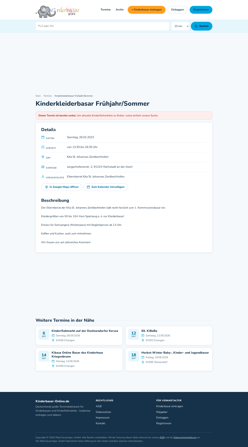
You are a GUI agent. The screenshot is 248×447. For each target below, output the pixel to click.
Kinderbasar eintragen (169, 406)
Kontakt (100, 423)
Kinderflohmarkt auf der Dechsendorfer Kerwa (85, 331)
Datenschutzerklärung (185, 437)
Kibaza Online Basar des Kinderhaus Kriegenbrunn (77, 355)
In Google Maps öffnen (64, 187)
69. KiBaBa (149, 331)
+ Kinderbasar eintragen (146, 9)
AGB (99, 406)
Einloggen (177, 9)
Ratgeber (162, 412)
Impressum (102, 417)
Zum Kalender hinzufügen (108, 187)
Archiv (120, 9)
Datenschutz (103, 412)
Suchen (204, 26)
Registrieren (201, 9)
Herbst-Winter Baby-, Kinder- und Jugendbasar (175, 353)
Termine (106, 9)
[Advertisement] (124, 63)
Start (38, 95)
